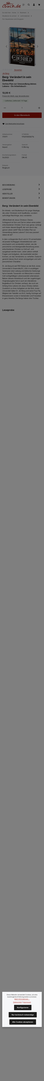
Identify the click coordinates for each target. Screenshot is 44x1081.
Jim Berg (5, 73)
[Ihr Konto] (34, 4)
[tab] (21, 185)
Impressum (27, 1002)
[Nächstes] (37, 46)
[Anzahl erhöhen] (39, 108)
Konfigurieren (23, 1008)
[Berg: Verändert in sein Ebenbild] (22, 46)
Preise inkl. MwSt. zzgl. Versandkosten (15, 96)
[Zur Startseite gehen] (11, 5)
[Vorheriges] (6, 46)
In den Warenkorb (22, 115)
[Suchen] (28, 4)
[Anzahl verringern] (4, 108)
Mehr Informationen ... (22, 999)
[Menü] (23, 4)
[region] (22, 46)
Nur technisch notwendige (23, 1015)
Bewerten (18, 70)
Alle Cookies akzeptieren (22, 1022)
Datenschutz (17, 1002)
